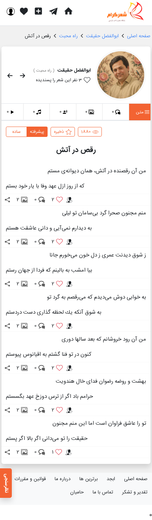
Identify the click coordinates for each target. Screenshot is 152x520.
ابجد (111, 479)
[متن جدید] (38, 11)
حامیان (77, 492)
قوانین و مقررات (30, 479)
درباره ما (62, 479)
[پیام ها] (53, 11)
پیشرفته (37, 131)
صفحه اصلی (136, 479)
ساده (16, 131)
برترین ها (88, 479)
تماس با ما (103, 492)
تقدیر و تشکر (135, 492)
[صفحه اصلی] (68, 11)
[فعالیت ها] (24, 11)
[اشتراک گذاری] (7, 199)
